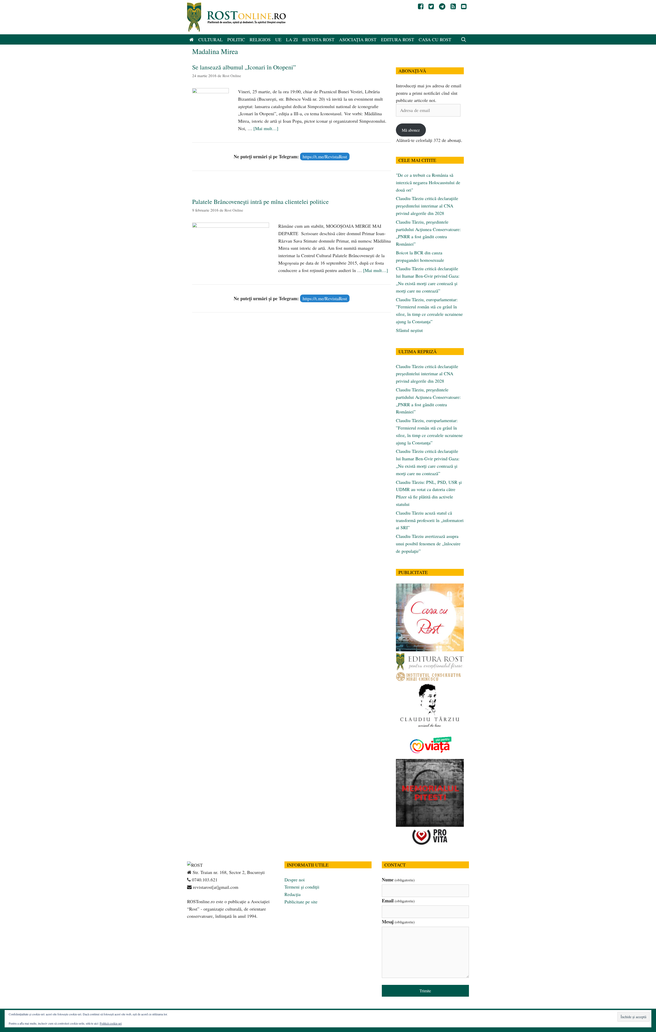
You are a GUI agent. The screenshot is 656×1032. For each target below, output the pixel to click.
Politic (236, 39)
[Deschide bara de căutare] (463, 39)
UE (278, 39)
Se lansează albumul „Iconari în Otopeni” (244, 67)
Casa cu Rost (435, 39)
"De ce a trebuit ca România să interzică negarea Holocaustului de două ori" (428, 182)
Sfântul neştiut (409, 330)
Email (398, 900)
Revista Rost (318, 39)
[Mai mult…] (265, 128)
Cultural (210, 39)
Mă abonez (411, 130)
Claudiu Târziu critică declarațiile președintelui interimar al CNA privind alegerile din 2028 (427, 205)
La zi (292, 39)
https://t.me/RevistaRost (325, 156)
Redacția (292, 894)
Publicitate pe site (300, 902)
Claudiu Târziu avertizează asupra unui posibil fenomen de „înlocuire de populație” (428, 543)
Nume (398, 879)
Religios (260, 39)
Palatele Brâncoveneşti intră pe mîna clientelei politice (260, 201)
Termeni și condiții (301, 887)
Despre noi (294, 880)
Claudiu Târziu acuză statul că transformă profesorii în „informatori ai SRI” (430, 520)
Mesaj (398, 921)
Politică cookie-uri (111, 1023)
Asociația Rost (357, 39)
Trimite (425, 990)
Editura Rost (397, 39)
